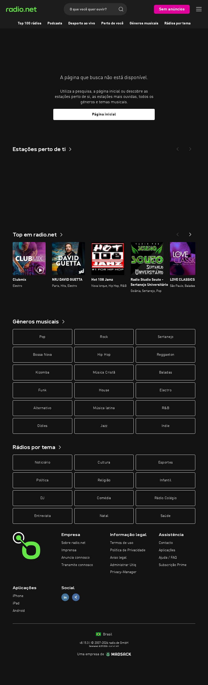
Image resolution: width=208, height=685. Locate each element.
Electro (165, 390)
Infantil (165, 480)
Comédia (104, 498)
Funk (42, 390)
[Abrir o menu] (199, 9)
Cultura (104, 462)
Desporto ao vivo (81, 23)
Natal (104, 516)
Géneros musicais (144, 23)
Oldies (42, 426)
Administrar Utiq (123, 565)
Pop (42, 337)
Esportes (165, 462)
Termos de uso (121, 543)
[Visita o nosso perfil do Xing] (76, 597)
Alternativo (42, 408)
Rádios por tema (177, 23)
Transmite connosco (77, 565)
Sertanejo (165, 337)
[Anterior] (177, 233)
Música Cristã (104, 372)
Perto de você (112, 23)
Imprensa (68, 550)
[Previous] (177, 147)
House (104, 390)
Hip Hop (104, 354)
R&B (165, 408)
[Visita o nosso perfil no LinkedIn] (65, 597)
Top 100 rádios (29, 23)
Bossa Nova (42, 354)
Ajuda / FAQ (168, 557)
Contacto (166, 543)
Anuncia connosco (75, 557)
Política (42, 480)
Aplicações (167, 550)
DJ (42, 498)
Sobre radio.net (73, 543)
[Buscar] (121, 9)
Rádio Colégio (165, 498)
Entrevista (42, 516)
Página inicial (104, 114)
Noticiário (42, 462)
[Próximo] (190, 233)
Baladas (165, 372)
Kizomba (42, 372)
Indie (166, 426)
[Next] (190, 147)
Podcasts (54, 23)
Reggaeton (165, 354)
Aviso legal (118, 557)
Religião (104, 480)
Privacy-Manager (123, 572)
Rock (104, 337)
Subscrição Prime (172, 565)
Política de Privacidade (127, 550)
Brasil (107, 634)
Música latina (104, 408)
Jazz (103, 426)
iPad (16, 603)
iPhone (18, 596)
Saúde (166, 516)
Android (19, 611)
